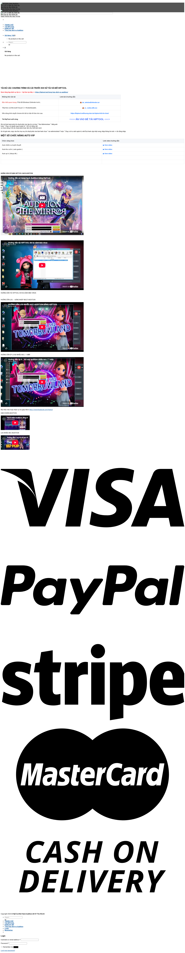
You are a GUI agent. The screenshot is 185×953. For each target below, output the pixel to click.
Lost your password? (8, 950)
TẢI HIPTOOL (9, 923)
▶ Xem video (107, 145)
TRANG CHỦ (9, 921)
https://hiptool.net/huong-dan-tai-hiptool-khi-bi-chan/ (90, 113)
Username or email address (10, 940)
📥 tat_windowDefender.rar (90, 102)
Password (5, 943)
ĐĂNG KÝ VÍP (9, 925)
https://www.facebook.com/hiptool (41, 410)
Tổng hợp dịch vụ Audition (14, 927)
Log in (16, 947)
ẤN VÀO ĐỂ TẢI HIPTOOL (90, 119)
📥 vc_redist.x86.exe (89, 108)
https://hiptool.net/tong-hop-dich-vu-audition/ (51, 92)
